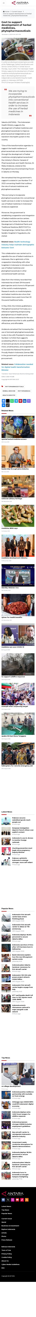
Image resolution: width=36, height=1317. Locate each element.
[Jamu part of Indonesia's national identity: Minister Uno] (18, 575)
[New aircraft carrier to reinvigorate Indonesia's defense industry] (6, 1135)
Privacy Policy (7, 1254)
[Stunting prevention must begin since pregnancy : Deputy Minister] (6, 851)
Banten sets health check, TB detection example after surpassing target (17, 705)
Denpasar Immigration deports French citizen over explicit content (23, 830)
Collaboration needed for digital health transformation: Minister (17, 367)
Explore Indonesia (8, 1229)
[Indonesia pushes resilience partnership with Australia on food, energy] (6, 1095)
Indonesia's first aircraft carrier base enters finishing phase (21, 917)
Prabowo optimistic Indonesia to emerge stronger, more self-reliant (22, 860)
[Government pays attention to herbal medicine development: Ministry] (18, 546)
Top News (6, 1058)
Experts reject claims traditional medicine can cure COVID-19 (14, 646)
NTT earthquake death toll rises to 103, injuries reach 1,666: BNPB (22, 997)
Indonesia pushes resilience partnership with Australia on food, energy (23, 1094)
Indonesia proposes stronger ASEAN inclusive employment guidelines (22, 1124)
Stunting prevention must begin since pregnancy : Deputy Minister (22, 850)
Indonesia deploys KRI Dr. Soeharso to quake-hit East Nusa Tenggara (17, 735)
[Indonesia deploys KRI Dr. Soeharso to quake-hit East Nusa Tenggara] (18, 724)
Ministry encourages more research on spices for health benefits (17, 616)
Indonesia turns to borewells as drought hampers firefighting (20, 1175)
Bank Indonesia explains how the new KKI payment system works (22, 957)
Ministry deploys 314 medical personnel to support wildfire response (17, 676)
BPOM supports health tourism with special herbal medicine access (16, 438)
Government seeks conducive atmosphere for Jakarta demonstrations (22, 1144)
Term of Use (6, 1250)
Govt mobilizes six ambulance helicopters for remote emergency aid (17, 765)
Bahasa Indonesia (8, 1247)
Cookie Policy (7, 1257)
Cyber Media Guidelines (11, 1264)
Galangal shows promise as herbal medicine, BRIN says (15, 527)
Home (7, 11)
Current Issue (17, 11)
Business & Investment (10, 1226)
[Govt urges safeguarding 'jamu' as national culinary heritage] (18, 486)
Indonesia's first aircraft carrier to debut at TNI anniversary (21, 927)
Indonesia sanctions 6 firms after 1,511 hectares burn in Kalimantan (22, 947)
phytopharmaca (24, 391)
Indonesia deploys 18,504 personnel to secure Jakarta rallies (22, 937)
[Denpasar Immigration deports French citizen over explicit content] (6, 831)
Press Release (7, 1240)
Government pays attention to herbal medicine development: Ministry (17, 557)
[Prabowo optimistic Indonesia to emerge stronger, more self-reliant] (6, 861)
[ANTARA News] (20, 3)
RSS (3, 1268)
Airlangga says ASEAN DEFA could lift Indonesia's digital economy (22, 1104)
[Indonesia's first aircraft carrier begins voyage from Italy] (6, 988)
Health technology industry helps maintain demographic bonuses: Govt (18, 245)
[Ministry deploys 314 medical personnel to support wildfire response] (18, 664)
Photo (4, 1236)
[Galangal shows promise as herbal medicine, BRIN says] (18, 516)
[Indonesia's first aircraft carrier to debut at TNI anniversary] (6, 928)
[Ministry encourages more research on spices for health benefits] (18, 605)
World (4, 1222)
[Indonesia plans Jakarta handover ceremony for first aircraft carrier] (6, 968)
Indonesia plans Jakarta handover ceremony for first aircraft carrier (21, 967)
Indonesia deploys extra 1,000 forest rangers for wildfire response (21, 1114)
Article (4, 1233)
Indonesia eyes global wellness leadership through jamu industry (15, 468)
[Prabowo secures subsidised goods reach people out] (6, 821)
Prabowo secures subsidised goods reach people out (21, 820)
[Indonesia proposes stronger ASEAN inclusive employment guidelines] (6, 1125)
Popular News (7, 909)
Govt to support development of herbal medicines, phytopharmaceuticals (17, 15)
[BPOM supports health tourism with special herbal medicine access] (18, 427)
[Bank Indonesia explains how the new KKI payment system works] (6, 958)
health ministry (9, 395)
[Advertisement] (18, 790)
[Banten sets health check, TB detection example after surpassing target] (18, 694)
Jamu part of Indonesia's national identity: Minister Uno (15, 587)
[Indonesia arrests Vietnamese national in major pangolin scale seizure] (6, 1008)
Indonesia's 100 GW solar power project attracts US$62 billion (21, 977)
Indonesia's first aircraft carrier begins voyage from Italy (22, 987)
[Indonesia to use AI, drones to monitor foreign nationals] (6, 841)
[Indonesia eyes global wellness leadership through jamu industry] (18, 456)
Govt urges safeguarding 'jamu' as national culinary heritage (15, 497)
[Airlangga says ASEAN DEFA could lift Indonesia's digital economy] (6, 1105)
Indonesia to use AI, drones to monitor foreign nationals (22, 840)
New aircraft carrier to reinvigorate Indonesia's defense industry (21, 1134)
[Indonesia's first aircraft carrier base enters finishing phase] (6, 917)
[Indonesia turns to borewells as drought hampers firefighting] (6, 1175)
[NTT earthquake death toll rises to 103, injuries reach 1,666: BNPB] (6, 998)
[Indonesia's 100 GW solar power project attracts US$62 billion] (6, 978)
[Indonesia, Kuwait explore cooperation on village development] (18, 1074)
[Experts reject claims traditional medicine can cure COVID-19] (18, 635)
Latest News (7, 812)
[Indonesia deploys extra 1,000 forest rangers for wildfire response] (6, 1115)
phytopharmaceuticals (14, 386)
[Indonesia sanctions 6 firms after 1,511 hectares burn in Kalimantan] (6, 948)
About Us (5, 1261)
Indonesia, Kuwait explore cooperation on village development (17, 1085)
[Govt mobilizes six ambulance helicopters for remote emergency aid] (18, 753)
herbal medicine (9, 391)
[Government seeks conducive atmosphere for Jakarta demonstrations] (6, 1145)
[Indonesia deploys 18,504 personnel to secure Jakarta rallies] (6, 938)
